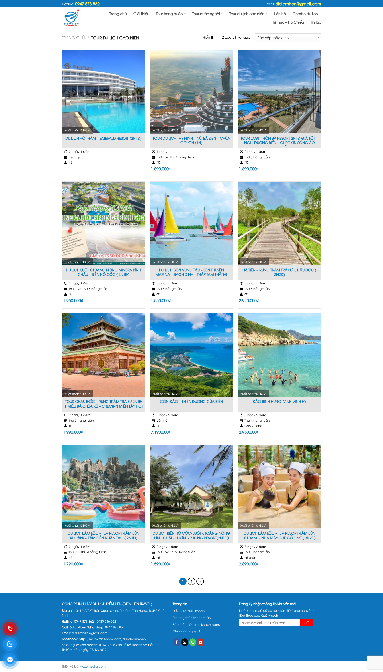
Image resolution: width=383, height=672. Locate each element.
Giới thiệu (141, 13)
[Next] (200, 581)
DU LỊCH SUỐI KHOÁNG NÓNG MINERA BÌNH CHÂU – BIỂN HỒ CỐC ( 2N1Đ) (103, 272)
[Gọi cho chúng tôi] (192, 642)
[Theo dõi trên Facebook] (176, 642)
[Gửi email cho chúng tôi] (184, 642)
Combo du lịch (305, 13)
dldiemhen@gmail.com (298, 3)
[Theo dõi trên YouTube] (200, 642)
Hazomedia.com (93, 666)
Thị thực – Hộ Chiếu (287, 22)
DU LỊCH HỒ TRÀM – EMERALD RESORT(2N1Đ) (103, 138)
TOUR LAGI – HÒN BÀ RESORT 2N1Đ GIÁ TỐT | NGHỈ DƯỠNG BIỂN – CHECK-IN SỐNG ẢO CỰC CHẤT (279, 141)
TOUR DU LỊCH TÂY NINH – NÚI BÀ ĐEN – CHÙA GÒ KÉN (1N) (191, 140)
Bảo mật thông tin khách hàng (196, 624)
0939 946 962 (106, 621)
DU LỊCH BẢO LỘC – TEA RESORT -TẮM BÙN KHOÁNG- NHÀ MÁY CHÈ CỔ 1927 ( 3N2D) (279, 535)
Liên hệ (280, 13)
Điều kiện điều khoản (189, 611)
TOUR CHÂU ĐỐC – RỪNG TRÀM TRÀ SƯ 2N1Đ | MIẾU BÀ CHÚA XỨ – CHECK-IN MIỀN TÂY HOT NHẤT (103, 404)
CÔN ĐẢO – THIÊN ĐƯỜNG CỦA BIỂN (191, 401)
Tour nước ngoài (206, 13)
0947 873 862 (87, 3)
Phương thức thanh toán (192, 617)
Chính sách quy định (189, 631)
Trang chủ (118, 13)
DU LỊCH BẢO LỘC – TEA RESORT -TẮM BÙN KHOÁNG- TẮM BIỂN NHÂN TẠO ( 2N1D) (103, 535)
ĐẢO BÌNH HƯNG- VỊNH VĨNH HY (279, 401)
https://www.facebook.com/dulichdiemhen (112, 639)
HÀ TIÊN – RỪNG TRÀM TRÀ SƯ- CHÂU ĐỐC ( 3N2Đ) (279, 272)
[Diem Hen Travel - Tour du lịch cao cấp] (80, 17)
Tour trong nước (169, 13)
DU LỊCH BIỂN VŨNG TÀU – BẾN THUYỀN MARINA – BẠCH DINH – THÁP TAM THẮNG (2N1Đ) (191, 273)
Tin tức (316, 22)
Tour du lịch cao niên (246, 13)
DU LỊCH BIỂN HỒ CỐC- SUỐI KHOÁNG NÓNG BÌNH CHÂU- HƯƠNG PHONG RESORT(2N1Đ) (191, 535)
